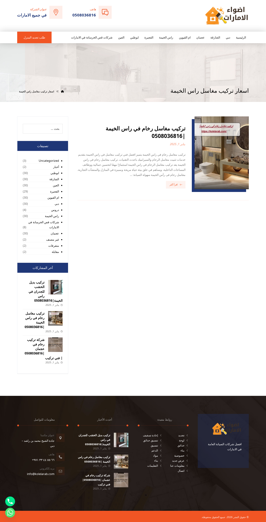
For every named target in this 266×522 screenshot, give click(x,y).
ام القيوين (53, 198)
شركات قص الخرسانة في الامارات (43, 224)
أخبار (56, 167)
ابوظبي (54, 173)
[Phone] (10, 501)
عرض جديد (178, 460)
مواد (155, 455)
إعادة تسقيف (150, 435)
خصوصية (179, 455)
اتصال (181, 470)
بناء (182, 450)
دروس (55, 210)
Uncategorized (49, 161)
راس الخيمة (52, 216)
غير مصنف (52, 239)
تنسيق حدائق (150, 440)
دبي (57, 204)
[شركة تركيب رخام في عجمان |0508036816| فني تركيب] (55, 344)
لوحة (181, 440)
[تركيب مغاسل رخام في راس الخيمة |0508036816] (55, 318)
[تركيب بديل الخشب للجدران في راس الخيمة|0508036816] (55, 287)
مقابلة (55, 252)
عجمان (55, 233)
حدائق (181, 445)
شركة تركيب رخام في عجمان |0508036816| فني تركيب (44, 348)
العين (56, 185)
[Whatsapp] (10, 512)
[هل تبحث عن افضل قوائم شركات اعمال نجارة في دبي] (226, 15)
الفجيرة (54, 191)
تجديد (181, 435)
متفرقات (53, 246)
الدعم (154, 450)
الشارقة (54, 179)
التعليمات (152, 465)
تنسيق (154, 445)
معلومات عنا (177, 465)
